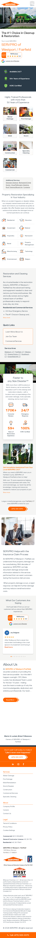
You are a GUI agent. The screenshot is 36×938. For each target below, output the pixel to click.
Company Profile (9, 806)
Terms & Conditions (10, 823)
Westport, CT (9, 352)
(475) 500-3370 (17, 509)
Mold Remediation (9, 783)
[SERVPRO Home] (10, 3)
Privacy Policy (7, 827)
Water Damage (8, 776)
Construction (7, 790)
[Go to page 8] (23, 656)
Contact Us (7, 813)
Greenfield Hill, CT (14, 357)
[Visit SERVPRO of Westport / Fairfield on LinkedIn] (13, 764)
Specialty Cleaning (9, 797)
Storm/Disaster (8, 786)
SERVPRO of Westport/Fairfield (18, 669)
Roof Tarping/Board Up (14, 187)
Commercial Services (13, 341)
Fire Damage (7, 779)
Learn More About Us (14, 332)
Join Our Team (11, 336)
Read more (9, 647)
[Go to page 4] (16, 656)
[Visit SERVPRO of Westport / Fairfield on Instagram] (18, 764)
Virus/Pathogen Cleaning (20, 185)
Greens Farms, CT (14, 354)
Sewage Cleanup (12, 183)
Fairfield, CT (19, 352)
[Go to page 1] (11, 656)
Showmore (6, 317)
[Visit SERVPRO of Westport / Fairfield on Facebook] (23, 764)
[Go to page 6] (19, 656)
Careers (6, 810)
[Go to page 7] (21, 656)
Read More (10, 700)
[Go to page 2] (12, 656)
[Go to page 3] (14, 656)
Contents (26, 187)
